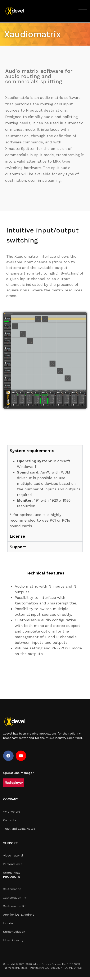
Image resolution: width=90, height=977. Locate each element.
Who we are (11, 811)
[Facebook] (8, 756)
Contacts (9, 820)
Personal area (12, 864)
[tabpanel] (45, 493)
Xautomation (12, 889)
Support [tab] (18, 546)
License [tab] (17, 536)
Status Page (11, 872)
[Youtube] (21, 756)
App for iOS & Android (18, 914)
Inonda (8, 923)
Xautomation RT (14, 906)
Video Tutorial (13, 855)
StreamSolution (14, 931)
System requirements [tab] (32, 450)
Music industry (13, 940)
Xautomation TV (14, 897)
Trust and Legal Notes (19, 828)
